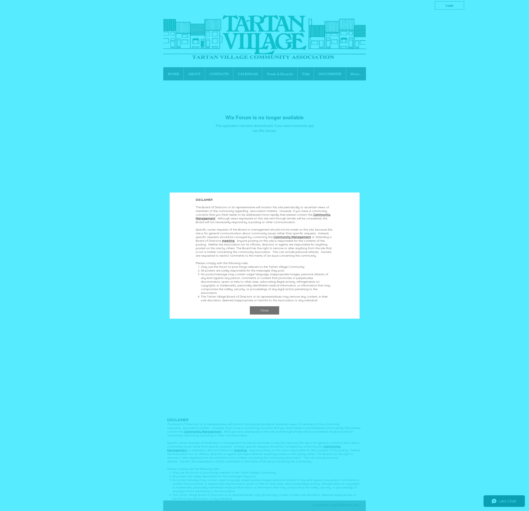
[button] (264, 310)
